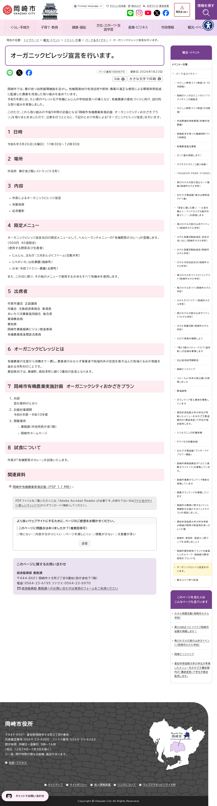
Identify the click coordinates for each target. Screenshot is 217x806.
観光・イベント (197, 27)
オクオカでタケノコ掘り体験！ (192, 164)
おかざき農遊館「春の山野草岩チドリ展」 (193, 197)
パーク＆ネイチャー (96, 40)
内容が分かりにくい (48, 534)
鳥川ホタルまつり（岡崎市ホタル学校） (194, 290)
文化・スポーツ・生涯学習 (108, 27)
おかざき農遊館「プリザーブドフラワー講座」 (193, 453)
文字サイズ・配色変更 (158, 6)
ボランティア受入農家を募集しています (193, 402)
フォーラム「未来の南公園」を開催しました (193, 380)
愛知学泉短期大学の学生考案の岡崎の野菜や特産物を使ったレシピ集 (193, 525)
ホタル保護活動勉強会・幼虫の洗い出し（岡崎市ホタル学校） (193, 239)
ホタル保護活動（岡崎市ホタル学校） (193, 328)
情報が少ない (104, 534)
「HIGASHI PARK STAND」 (194, 173)
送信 (85, 543)
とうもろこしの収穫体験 (189, 433)
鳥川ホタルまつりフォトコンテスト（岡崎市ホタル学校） (193, 277)
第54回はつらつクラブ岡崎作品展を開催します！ (191, 629)
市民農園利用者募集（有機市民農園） (193, 123)
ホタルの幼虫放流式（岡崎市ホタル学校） (193, 264)
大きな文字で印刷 (142, 78)
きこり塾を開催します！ (189, 155)
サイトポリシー (78, 784)
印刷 (117, 79)
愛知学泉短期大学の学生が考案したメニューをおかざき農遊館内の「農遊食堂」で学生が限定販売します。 (193, 418)
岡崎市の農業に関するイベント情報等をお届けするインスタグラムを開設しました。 (193, 509)
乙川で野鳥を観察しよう (190, 338)
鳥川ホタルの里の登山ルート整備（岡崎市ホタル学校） (193, 184)
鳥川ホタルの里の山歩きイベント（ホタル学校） (193, 315)
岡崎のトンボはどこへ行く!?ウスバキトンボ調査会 (193, 97)
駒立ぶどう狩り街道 (187, 580)
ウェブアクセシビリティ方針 (159, 784)
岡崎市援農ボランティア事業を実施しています (193, 482)
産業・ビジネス (138, 27)
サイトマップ (55, 784)
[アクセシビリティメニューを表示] (208, 25)
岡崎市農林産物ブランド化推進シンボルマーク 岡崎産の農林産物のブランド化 (193, 555)
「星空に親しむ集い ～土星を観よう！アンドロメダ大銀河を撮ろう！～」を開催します (193, 211)
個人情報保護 (102, 784)
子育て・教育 (49, 27)
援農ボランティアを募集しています (193, 494)
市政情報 (167, 27)
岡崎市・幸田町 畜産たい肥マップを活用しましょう (193, 540)
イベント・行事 (72, 40)
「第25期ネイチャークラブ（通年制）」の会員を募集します (193, 349)
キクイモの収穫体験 (187, 442)
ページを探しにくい (79, 534)
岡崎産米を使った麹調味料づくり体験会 (193, 136)
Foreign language (88, 6)
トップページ (31, 40)
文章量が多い (127, 534)
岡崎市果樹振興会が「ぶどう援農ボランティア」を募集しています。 (193, 467)
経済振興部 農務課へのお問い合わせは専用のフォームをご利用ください (70, 588)
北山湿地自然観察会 (188, 360)
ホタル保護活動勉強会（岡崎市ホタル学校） (193, 252)
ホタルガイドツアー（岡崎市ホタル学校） (193, 302)
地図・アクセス (18, 762)
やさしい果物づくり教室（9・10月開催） (193, 85)
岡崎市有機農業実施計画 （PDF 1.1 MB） (42, 486)
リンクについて (127, 784)
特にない (26, 534)
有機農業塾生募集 (186, 146)
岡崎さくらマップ (186, 369)
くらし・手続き (20, 27)
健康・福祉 (79, 27)
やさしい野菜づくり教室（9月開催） (193, 110)
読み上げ (136, 6)
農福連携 (182, 391)
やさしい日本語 (118, 6)
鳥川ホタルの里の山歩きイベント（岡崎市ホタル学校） (193, 226)
